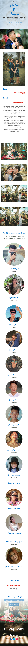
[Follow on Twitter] (14, 639)
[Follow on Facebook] (11, 639)
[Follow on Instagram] (17, 639)
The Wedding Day (13, 604)
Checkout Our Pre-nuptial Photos (14, 600)
